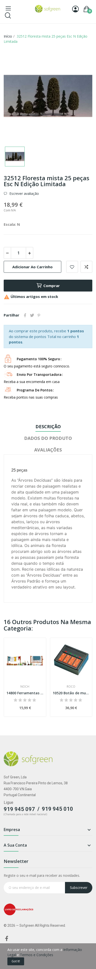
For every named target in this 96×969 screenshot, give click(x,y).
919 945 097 (19, 809)
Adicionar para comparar (86, 267)
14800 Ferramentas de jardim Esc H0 (25, 693)
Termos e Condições (36, 954)
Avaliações (48, 450)
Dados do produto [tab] (48, 438)
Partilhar (25, 315)
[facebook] (7, 939)
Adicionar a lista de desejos (72, 267)
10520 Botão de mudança (71, 693)
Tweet (32, 315)
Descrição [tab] (48, 426)
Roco (71, 686)
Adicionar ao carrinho (32, 266)
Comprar (51, 285)
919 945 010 (57, 809)
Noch (24, 686)
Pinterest (38, 315)
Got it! (16, 961)
